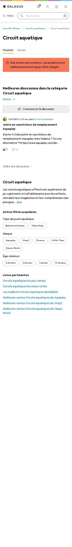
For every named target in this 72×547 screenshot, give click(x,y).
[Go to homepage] (13, 6)
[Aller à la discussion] (36, 134)
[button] (32, 166)
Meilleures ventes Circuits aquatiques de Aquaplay (34, 297)
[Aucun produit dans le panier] (66, 6)
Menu (10, 16)
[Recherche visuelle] (65, 15)
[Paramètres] (38, 6)
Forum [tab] (21, 50)
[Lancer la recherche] (21, 16)
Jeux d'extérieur (11, 28)
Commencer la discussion (38, 109)
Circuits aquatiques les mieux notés (25, 286)
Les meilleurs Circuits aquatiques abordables (30, 292)
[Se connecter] (47, 6)
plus (19, 202)
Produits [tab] (8, 50)
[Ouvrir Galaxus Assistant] (56, 6)
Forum (7, 99)
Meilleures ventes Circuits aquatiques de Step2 (32, 303)
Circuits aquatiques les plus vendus (24, 281)
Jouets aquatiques (35, 28)
